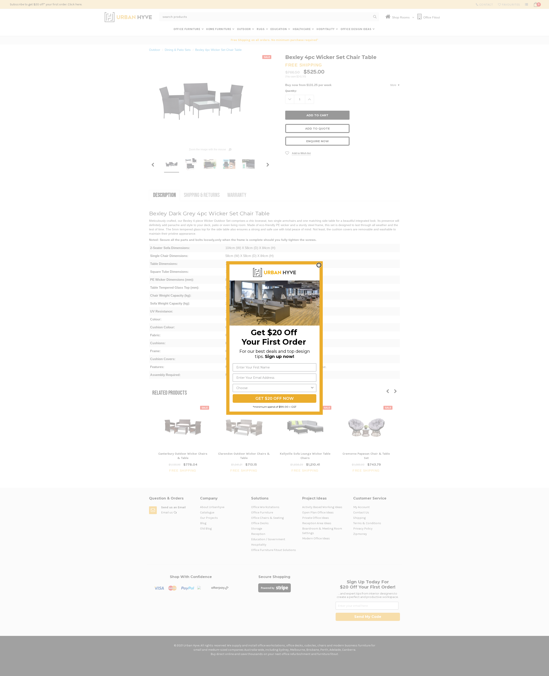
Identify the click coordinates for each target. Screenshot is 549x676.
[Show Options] (312, 388)
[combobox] (273, 388)
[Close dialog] (319, 265)
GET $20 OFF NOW (274, 398)
